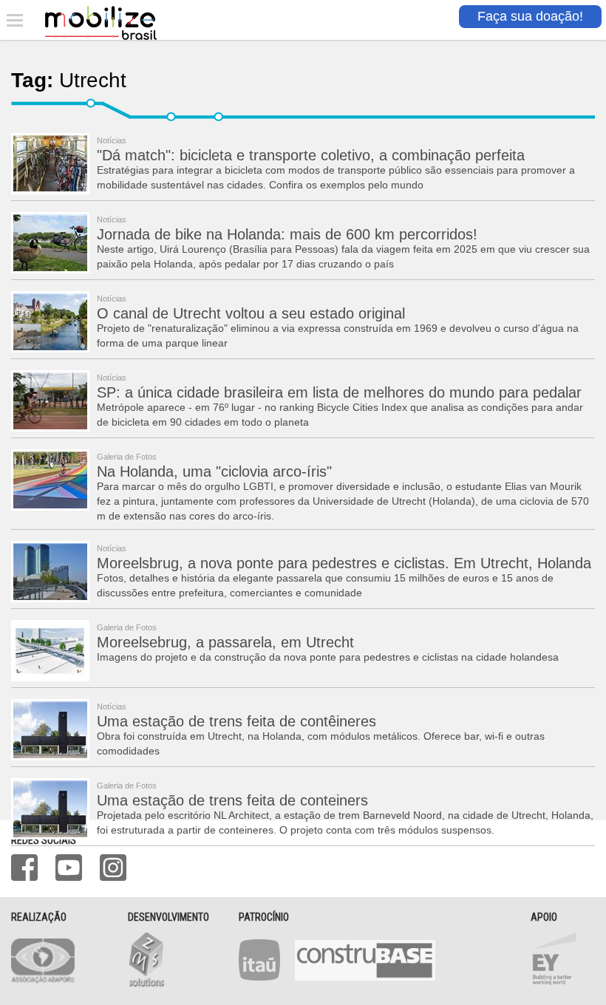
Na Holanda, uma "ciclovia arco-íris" (214, 471)
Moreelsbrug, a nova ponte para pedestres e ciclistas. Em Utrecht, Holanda (344, 563)
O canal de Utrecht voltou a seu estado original (251, 313)
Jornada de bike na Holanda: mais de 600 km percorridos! (287, 234)
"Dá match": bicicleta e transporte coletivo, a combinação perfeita (311, 155)
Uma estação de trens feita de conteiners (232, 800)
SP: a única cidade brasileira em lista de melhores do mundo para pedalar (339, 392)
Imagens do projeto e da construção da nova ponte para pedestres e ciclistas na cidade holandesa (328, 657)
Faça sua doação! (530, 16)
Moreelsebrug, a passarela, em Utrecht (225, 642)
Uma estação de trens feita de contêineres (236, 721)
